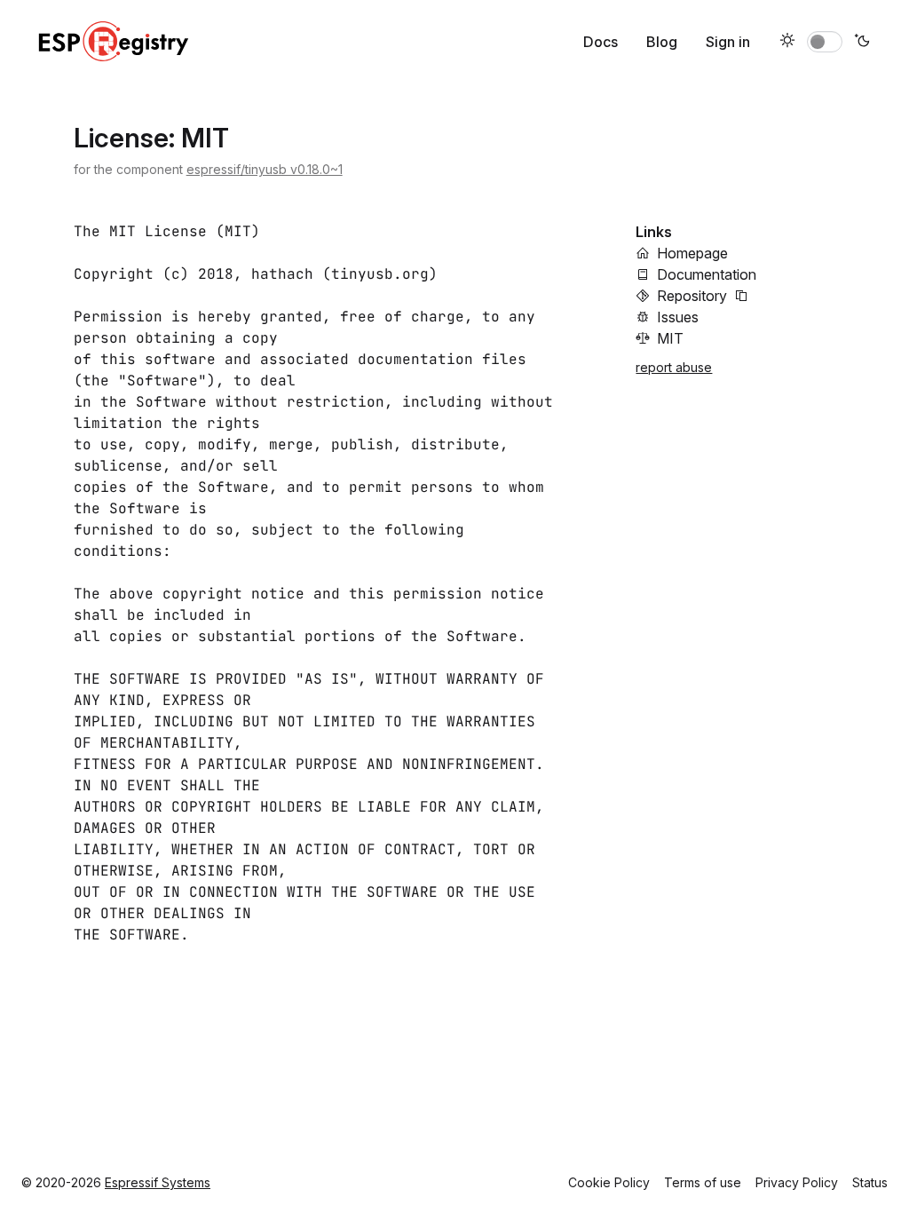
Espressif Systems (157, 1182)
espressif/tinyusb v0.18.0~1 (264, 169)
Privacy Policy (796, 1182)
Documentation (706, 274)
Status (870, 1182)
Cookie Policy (609, 1182)
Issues (678, 317)
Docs (600, 42)
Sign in (728, 42)
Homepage (692, 253)
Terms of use (702, 1182)
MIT (670, 338)
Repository (692, 296)
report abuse (674, 367)
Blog (661, 42)
